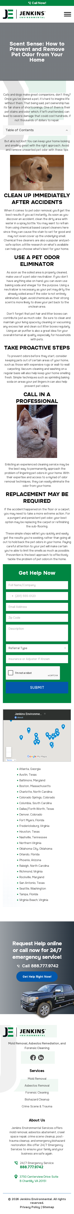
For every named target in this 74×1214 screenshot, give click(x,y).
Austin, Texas (28, 775)
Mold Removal (37, 1079)
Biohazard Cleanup (37, 1099)
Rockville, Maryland (31, 877)
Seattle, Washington (32, 888)
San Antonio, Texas (32, 883)
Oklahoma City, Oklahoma (35, 849)
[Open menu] (67, 14)
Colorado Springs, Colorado (37, 797)
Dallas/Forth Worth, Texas (36, 809)
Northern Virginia (30, 843)
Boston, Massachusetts (35, 786)
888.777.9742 (31, 1167)
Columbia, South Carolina (35, 803)
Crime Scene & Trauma (37, 1106)
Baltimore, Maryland (32, 780)
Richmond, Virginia (31, 871)
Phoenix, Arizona (30, 860)
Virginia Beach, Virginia (33, 900)
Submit (37, 687)
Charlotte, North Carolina (35, 792)
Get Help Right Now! (37, 977)
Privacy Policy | (30, 1207)
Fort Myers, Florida (31, 820)
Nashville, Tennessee (33, 837)
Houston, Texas (29, 831)
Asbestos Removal (37, 1085)
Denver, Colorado (30, 814)
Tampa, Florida (28, 894)
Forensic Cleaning (37, 1092)
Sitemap (48, 1207)
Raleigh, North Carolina (34, 866)
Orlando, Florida (29, 854)
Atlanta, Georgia (30, 769)
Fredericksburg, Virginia (34, 826)
